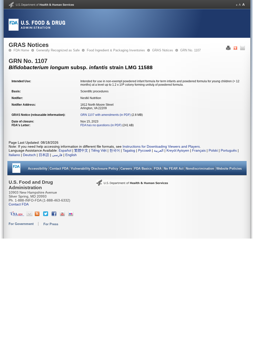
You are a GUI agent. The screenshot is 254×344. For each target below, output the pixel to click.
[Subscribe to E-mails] (29, 215)
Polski (213, 150)
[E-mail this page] (242, 49)
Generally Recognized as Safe (58, 50)
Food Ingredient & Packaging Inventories (116, 50)
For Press (50, 224)
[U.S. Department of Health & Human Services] (132, 184)
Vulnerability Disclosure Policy (94, 168)
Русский (144, 150)
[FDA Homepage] (16, 170)
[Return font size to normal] (240, 4)
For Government (21, 224)
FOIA (158, 168)
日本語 (44, 155)
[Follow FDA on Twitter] (46, 215)
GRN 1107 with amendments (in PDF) (105, 115)
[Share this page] (235, 49)
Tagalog (129, 150)
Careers (126, 168)
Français (199, 150)
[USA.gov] (16, 215)
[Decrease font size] (236, 4)
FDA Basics (143, 168)
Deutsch (29, 155)
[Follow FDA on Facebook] (55, 215)
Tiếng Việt (99, 150)
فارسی (57, 155)
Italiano (14, 155)
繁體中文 (81, 150)
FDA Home (21, 50)
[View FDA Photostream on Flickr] (71, 215)
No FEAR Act (173, 168)
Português (229, 150)
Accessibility (37, 168)
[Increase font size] (243, 4)
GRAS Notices (162, 50)
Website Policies (229, 168)
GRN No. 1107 (190, 50)
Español (65, 150)
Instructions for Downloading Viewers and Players (161, 146)
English (71, 155)
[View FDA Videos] (63, 215)
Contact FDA (59, 168)
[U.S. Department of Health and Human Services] (41, 6)
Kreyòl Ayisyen (177, 150)
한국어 (114, 150)
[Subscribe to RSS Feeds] (38, 215)
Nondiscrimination (200, 168)
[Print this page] (228, 49)
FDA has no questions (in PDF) (101, 125)
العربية (158, 150)
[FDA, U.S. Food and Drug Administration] (37, 29)
